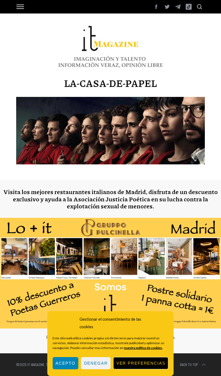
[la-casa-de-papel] (110, 162)
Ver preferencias (140, 363)
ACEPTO (65, 363)
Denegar (96, 363)
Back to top (189, 364)
